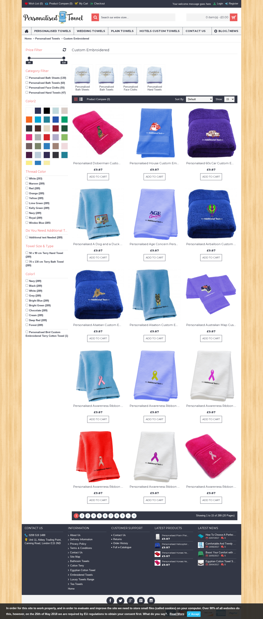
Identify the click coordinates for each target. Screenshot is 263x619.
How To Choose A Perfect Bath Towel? (221, 534)
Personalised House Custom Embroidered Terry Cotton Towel (155, 163)
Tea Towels (76, 584)
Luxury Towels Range (82, 579)
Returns (117, 539)
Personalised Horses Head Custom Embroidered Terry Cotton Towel (175, 552)
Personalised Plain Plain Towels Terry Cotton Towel (175, 535)
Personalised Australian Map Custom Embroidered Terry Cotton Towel (211, 325)
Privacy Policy (78, 543)
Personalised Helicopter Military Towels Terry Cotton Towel (175, 544)
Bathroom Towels (79, 561)
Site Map (75, 556)
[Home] (26, 31)
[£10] (63, 58)
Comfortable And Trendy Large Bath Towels (221, 543)
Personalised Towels (47, 38)
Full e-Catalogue (122, 547)
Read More (177, 614)
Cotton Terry (77, 565)
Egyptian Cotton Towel (82, 570)
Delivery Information (81, 539)
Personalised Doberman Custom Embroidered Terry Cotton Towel (98, 163)
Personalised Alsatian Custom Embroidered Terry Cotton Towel (98, 325)
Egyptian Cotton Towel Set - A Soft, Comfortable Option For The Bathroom (221, 561)
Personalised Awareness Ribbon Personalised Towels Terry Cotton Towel (98, 406)
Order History (120, 543)
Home (28, 38)
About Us (75, 535)
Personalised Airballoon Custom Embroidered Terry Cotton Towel (211, 244)
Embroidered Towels (81, 574)
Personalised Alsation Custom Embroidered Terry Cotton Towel (155, 325)
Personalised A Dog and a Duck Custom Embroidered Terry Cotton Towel (98, 244)
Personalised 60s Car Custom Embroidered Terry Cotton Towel (211, 163)
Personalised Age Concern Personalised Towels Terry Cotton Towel (155, 244)
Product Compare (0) (98, 99)
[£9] (29, 58)
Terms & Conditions (81, 548)
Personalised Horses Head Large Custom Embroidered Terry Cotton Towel (175, 561)
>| (134, 515)
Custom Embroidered (76, 38)
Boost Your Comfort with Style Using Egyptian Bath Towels (221, 552)
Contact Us (76, 552)
